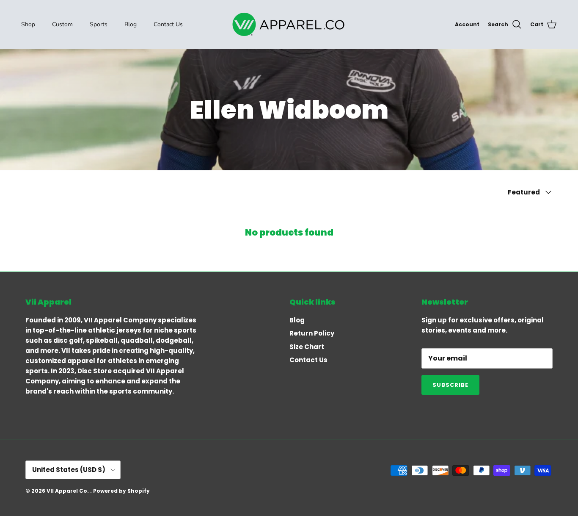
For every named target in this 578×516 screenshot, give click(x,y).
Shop (28, 24)
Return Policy (311, 333)
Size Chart (306, 346)
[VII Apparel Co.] (289, 24)
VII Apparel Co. (68, 490)
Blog (130, 24)
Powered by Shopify (121, 490)
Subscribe (450, 385)
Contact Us (168, 24)
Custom (62, 24)
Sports (98, 24)
